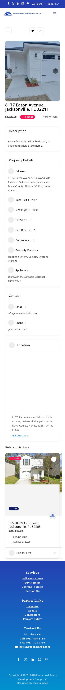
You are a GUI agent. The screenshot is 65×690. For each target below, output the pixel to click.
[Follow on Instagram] (22, 3)
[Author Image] (52, 515)
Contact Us (32, 591)
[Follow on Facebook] (8, 3)
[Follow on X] (13, 3)
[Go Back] (8, 30)
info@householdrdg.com (22, 313)
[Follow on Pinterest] (27, 3)
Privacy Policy (32, 619)
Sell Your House (32, 578)
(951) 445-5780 (17, 329)
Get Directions (20, 435)
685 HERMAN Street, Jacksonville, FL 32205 (25, 525)
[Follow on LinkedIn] (18, 3)
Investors (33, 606)
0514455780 (20, 537)
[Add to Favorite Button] (53, 459)
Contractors (32, 614)
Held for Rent (50, 116)
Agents (32, 610)
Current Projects (32, 586)
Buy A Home (33, 582)
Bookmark (32, 30)
